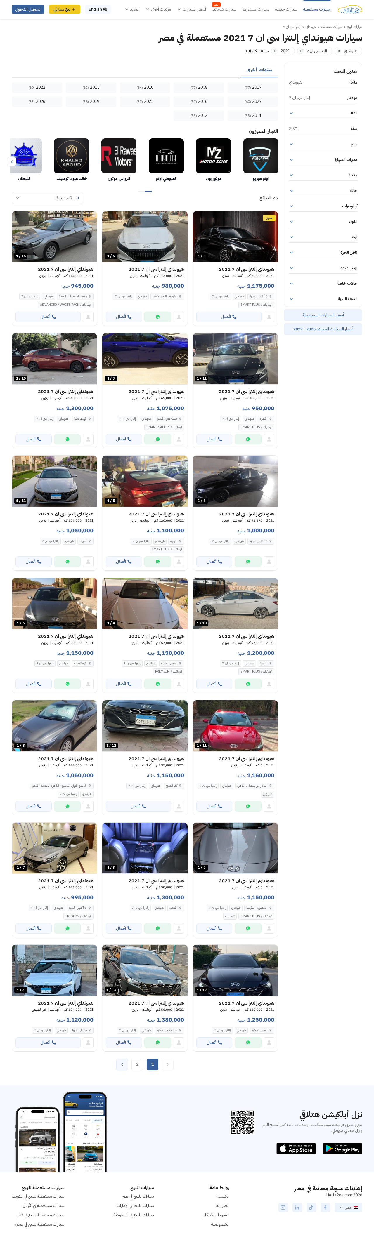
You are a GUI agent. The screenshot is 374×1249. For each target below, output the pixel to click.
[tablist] (145, 70)
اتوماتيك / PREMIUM (168, 671)
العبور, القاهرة (169, 663)
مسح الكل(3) (257, 51)
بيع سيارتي (61, 9)
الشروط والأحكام (216, 1215)
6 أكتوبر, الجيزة (259, 296)
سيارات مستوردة (255, 9)
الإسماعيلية (80, 418)
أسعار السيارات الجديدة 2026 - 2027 (323, 329)
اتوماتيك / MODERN (78, 916)
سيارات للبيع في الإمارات (135, 1206)
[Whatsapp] (157, 317)
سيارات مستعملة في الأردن (44, 1206)
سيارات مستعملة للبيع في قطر (41, 1215)
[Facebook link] (325, 1207)
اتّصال (226, 317)
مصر (348, 1207)
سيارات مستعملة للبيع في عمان (40, 1224)
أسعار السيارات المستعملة (323, 315)
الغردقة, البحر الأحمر (165, 296)
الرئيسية (223, 1196)
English (95, 9)
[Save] (200, 218)
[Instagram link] (283, 1207)
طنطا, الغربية (79, 1030)
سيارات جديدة (286, 9)
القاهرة (264, 418)
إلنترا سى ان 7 (220, 296)
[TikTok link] (311, 1207)
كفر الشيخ (171, 785)
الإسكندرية (80, 663)
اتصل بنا (222, 1206)
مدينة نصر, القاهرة (167, 418)
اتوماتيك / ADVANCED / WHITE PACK (65, 304)
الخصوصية (220, 1224)
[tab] (259, 70)
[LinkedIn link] (297, 1207)
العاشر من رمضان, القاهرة (252, 785)
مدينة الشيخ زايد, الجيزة (73, 296)
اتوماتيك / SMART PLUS (256, 304)
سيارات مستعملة (317, 9)
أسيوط (83, 540)
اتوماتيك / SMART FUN (167, 549)
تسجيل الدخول (28, 9)
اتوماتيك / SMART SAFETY (164, 427)
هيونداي (239, 296)
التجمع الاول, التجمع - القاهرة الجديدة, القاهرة (59, 785)
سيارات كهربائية (224, 9)
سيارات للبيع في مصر (138, 1196)
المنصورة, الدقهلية (257, 907)
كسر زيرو (267, 793)
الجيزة (173, 540)
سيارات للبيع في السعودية (134, 1215)
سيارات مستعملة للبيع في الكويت (38, 1196)
